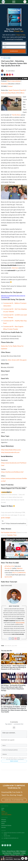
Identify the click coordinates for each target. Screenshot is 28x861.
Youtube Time (11, 535)
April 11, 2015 (8, 577)
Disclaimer (23, 851)
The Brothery (16, 115)
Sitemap (12, 855)
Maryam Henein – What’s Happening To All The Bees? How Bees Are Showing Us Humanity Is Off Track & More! (14, 662)
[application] (14, 78)
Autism (3, 823)
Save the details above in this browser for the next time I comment (15, 758)
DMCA (18, 851)
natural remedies (20, 622)
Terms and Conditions (6, 814)
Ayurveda (3, 827)
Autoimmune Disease (6, 825)
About (17, 855)
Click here (15, 268)
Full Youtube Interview (8, 532)
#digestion (19, 568)
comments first (18, 724)
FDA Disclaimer (16, 853)
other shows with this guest (16, 360)
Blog (2, 809)
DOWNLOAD (14, 51)
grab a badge (5, 517)
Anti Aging (3, 821)
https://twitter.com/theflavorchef (12, 472)
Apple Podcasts (13, 90)
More (22, 93)
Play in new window (13, 81)
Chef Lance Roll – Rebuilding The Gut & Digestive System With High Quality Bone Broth (14, 63)
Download (4, 84)
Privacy (4, 851)
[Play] (2, 78)
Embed (10, 86)
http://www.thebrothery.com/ (11, 450)
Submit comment (14, 761)
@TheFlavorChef (9, 566)
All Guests (3, 819)
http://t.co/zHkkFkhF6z (19, 572)
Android (4, 93)
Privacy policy (4, 813)
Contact (3, 811)
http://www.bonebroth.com (10, 452)
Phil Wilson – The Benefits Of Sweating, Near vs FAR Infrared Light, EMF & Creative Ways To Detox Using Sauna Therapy (14, 683)
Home (2, 808)
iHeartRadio (12, 93)
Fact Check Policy (7, 853)
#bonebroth (8, 568)
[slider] (26, 78)
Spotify (22, 90)
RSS (18, 93)
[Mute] (22, 78)
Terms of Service (10, 851)
